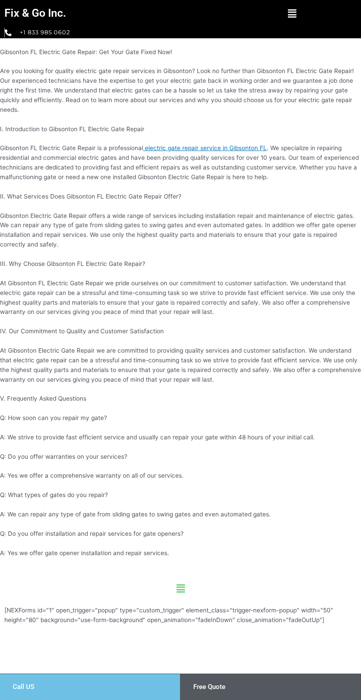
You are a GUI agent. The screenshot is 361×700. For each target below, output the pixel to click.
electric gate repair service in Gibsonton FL (205, 147)
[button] (291, 13)
